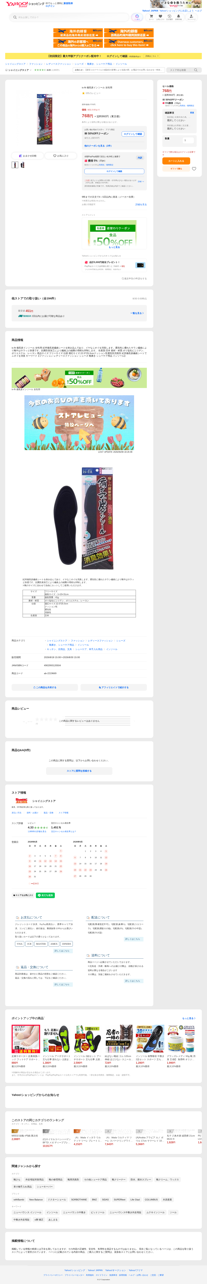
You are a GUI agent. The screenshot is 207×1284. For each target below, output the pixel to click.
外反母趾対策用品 (35, 1179)
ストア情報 (63, 813)
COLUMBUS (151, 1199)
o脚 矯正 (39, 1219)
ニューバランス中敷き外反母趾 (125, 1212)
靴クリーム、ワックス (167, 1179)
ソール (173, 1212)
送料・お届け (32, 813)
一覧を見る (136, 313)
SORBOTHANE (79, 1199)
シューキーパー (45, 1186)
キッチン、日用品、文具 (59, 649)
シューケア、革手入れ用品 (89, 649)
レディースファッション (58, 64)
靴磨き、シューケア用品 (99, 64)
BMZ (94, 1199)
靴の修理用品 (55, 1179)
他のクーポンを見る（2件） (98, 145)
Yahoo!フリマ (136, 1270)
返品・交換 (48, 813)
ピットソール (97, 1212)
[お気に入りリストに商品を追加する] (194, 168)
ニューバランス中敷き (74, 1212)
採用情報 (123, 1275)
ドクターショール (57, 1199)
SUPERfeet (119, 1199)
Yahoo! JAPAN (150, 10)
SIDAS (105, 1199)
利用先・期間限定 (106, 165)
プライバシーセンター (74, 1275)
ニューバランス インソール (27, 1212)
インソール (121, 64)
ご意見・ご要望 (157, 1275)
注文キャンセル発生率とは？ (63, 831)
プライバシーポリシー (53, 1275)
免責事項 (113, 1275)
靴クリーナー (118, 1179)
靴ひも (17, 1179)
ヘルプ (198, 10)
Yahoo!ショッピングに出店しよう (176, 10)
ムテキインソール (156, 1212)
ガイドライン (101, 1275)
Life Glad (135, 1199)
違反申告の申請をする (135, 278)
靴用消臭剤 (73, 1179)
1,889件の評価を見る (37, 831)
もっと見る (188, 1018)
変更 (192, 113)
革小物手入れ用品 (23, 1186)
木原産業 (167, 1199)
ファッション (36, 64)
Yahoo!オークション (115, 1270)
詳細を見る (141, 204)
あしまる (53, 1219)
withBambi (19, 1199)
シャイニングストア (15, 64)
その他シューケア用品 (95, 1179)
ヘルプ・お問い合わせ (138, 1275)
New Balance (36, 1199)
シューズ (79, 64)
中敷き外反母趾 (21, 1219)
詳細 (140, 181)
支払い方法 (16, 813)
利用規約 (90, 1275)
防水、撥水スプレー (141, 1179)
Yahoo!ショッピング (74, 1270)
